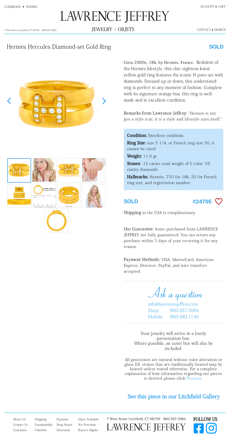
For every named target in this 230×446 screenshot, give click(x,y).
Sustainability (44, 424)
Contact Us (20, 424)
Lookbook (12, 6)
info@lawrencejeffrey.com (173, 304)
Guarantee (20, 430)
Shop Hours (65, 424)
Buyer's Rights (88, 430)
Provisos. (194, 378)
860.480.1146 (184, 316)
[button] (104, 101)
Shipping (40, 419)
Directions (63, 430)
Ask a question (173, 293)
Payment (63, 419)
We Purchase (87, 424)
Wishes (31, 6)
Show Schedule (88, 419)
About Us (19, 419)
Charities (41, 430)
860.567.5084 (184, 310)
